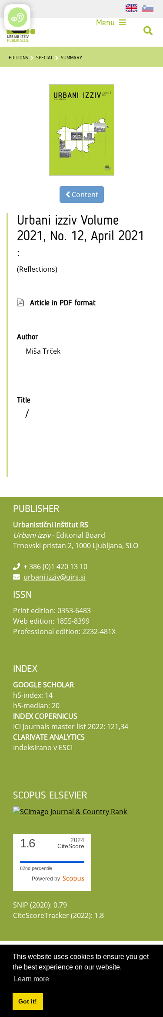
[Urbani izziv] (21, 31)
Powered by (47, 879)
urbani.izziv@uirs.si (54, 577)
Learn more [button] (31, 979)
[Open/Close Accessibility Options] (17, 17)
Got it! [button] (27, 1001)
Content (84, 194)
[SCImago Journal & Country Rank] (70, 811)
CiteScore (70, 843)
